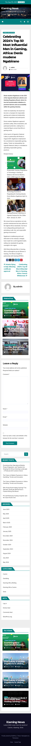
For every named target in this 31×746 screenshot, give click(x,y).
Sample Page (17, 742)
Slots (4, 591)
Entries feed (6, 608)
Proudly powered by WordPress (9, 735)
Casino (5, 574)
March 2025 (6, 522)
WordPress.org (7, 616)
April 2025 (6, 518)
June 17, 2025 (10, 647)
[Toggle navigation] (28, 21)
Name (5, 409)
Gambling (6, 578)
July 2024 (6, 558)
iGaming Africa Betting (8, 32)
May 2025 (6, 514)
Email (5, 417)
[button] (20, 21)
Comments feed (7, 612)
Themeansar (15, 738)
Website (5, 425)
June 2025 (6, 509)
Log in (5, 603)
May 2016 (6, 562)
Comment (6, 374)
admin (13, 67)
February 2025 (7, 527)
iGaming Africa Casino (9, 587)
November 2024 (8, 540)
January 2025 (7, 531)
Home (11, 742)
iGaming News (9, 8)
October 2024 (7, 544)
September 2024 (8, 549)
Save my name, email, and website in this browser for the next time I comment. (15, 437)
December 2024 (8, 536)
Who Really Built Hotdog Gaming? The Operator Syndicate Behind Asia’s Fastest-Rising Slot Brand (14, 489)
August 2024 (7, 553)
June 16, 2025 (10, 666)
